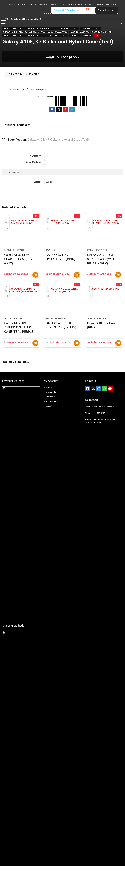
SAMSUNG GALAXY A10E (13, 28)
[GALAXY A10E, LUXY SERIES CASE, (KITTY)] (62, 301)
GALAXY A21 (50, 250)
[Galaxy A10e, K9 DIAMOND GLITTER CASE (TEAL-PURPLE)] (21, 301)
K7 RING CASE (75, 35)
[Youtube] (110, 388)
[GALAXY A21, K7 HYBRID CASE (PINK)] (62, 232)
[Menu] (3, 22)
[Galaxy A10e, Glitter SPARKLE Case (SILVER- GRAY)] (21, 232)
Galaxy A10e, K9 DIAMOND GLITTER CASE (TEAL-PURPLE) (19, 327)
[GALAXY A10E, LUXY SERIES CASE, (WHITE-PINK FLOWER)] (104, 232)
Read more (35, 275)
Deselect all (73, 10)
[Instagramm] (98, 388)
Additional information (17, 124)
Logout (49, 406)
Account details (52, 401)
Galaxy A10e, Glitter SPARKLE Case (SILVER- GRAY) (21, 259)
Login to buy (15, 74)
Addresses (50, 397)
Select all (59, 10)
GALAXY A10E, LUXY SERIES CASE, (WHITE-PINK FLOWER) (103, 259)
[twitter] (93, 388)
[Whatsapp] (104, 388)
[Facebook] (87, 388)
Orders (49, 388)
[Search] (120, 22)
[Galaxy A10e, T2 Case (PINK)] (104, 301)
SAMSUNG (29, 28)
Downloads (51, 392)
